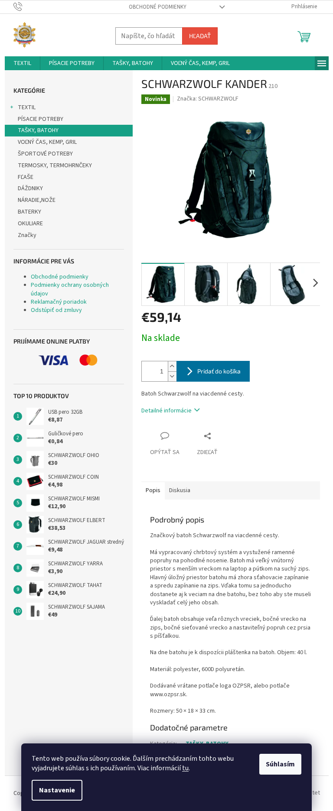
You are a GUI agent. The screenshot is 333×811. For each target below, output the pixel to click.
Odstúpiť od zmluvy (56, 310)
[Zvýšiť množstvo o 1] (172, 366)
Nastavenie (57, 790)
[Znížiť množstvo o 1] (172, 376)
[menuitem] (22, 63)
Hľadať (200, 35)
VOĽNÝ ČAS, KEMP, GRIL (47, 142)
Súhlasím (280, 764)
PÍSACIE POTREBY (40, 119)
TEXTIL (27, 107)
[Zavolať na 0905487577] (26, 6)
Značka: (207, 98)
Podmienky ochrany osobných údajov (70, 289)
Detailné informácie (166, 410)
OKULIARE (30, 223)
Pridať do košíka (219, 371)
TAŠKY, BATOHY (38, 130)
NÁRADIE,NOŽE (37, 200)
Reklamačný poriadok (59, 302)
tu (185, 768)
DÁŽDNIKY (30, 188)
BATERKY (29, 212)
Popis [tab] (153, 490)
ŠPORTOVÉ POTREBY (45, 153)
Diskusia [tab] (179, 490)
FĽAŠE (25, 177)
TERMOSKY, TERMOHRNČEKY (55, 165)
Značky (27, 235)
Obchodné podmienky (157, 7)
